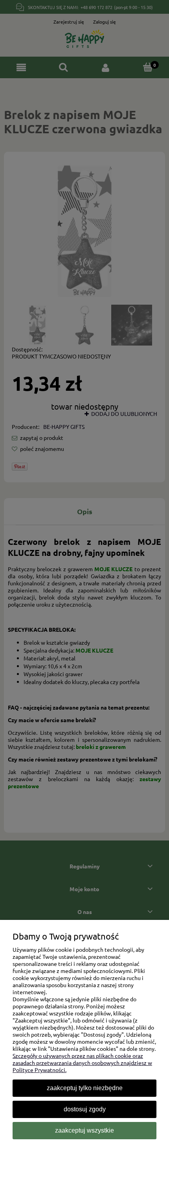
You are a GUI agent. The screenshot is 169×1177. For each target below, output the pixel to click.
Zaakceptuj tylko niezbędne (85, 1088)
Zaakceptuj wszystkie (84, 1130)
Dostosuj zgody (85, 1109)
